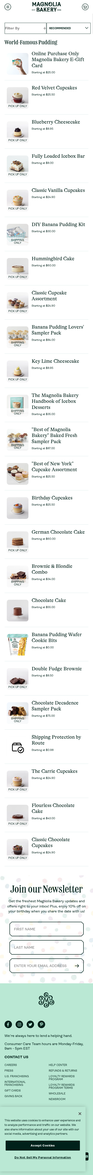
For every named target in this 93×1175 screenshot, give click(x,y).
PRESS (9, 1070)
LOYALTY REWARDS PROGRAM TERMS (62, 1086)
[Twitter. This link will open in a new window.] (32, 1027)
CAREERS (11, 1065)
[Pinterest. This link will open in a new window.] (43, 1027)
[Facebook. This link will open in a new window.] (10, 1027)
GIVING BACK (13, 1096)
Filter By (12, 28)
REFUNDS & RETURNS (63, 1070)
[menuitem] (8, 7)
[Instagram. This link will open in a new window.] (21, 1027)
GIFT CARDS (13, 1090)
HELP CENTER (58, 1065)
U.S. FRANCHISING (17, 1076)
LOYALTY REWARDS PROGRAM (62, 1078)
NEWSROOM (57, 1099)
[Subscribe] (77, 965)
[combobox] (68, 28)
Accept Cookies (43, 1145)
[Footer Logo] (46, 1002)
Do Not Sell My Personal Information (42, 1157)
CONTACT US (16, 1057)
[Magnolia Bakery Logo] (46, 7)
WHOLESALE (57, 1093)
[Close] (80, 1114)
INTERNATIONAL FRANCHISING (15, 1083)
